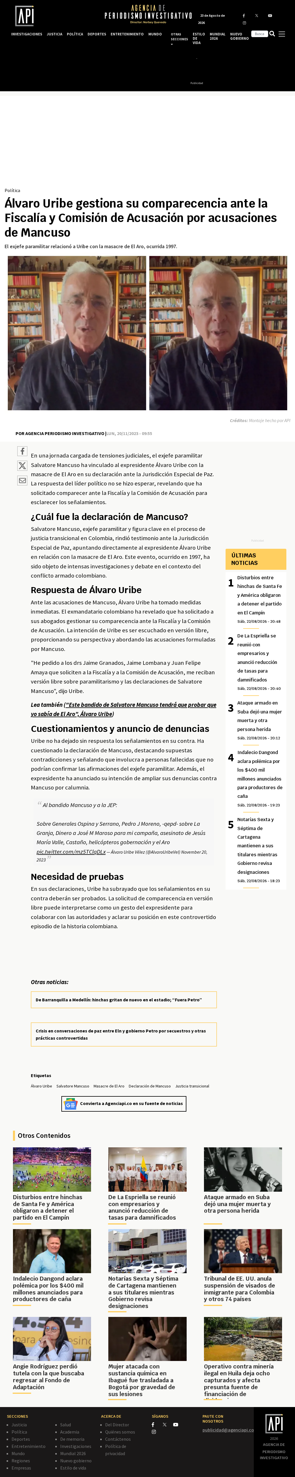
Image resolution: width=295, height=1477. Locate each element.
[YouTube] (178, 1424)
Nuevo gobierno (76, 1460)
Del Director (117, 1424)
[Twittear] (22, 469)
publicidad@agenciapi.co (228, 1430)
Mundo (18, 1453)
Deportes (21, 1439)
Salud (65, 1424)
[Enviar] (22, 481)
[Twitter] (167, 1424)
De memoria (72, 1439)
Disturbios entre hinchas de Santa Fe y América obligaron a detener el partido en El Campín (259, 599)
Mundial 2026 (73, 1453)
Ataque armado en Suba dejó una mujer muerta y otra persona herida (259, 720)
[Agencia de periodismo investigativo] (52, 16)
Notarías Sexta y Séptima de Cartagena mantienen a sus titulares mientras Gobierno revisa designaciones (258, 850)
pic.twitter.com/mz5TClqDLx (71, 851)
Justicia (19, 1424)
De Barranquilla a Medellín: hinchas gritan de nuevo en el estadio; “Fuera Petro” (119, 1000)
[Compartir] (22, 452)
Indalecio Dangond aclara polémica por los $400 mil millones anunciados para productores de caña (260, 778)
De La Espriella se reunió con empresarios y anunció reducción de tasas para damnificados (259, 662)
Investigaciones (75, 1446)
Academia (69, 1432)
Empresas (21, 1468)
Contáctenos (118, 1439)
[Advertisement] (147, 143)
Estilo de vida (73, 1468)
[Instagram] (157, 1432)
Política (12, 190)
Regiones (21, 1460)
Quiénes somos (120, 1432)
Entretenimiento (29, 1446)
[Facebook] (157, 1424)
